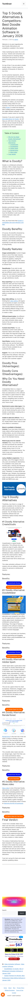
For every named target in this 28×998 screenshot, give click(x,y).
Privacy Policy (20, 988)
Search (4, 910)
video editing (14, 301)
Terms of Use (19, 990)
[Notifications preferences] (3, 995)
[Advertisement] (14, 882)
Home (5, 988)
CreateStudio (14, 144)
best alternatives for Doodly (10, 119)
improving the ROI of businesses (13, 803)
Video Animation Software (12, 964)
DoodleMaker (14, 146)
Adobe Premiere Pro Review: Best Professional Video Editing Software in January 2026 (13, 978)
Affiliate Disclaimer (10, 990)
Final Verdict (12, 154)
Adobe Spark (14, 148)
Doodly (8, 107)
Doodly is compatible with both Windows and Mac (13, 222)
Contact (14, 992)
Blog (14, 988)
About (9, 988)
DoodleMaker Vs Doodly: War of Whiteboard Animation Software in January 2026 (12, 971)
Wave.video (13, 152)
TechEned (6, 4)
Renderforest (14, 150)
